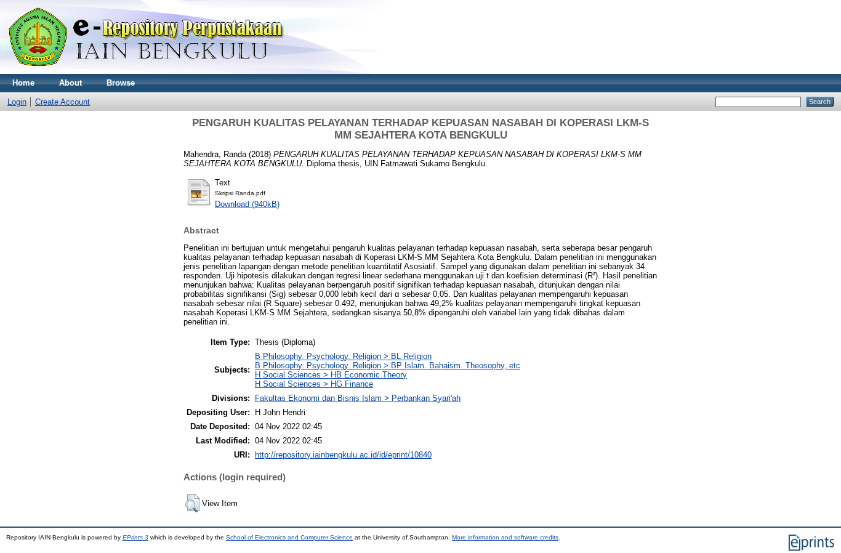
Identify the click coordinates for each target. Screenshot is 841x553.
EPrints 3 (135, 537)
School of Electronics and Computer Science (289, 537)
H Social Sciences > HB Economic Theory (331, 374)
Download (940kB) (247, 204)
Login (16, 102)
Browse (121, 82)
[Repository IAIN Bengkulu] (160, 71)
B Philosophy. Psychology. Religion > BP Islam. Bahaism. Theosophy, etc (387, 365)
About (70, 82)
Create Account (62, 102)
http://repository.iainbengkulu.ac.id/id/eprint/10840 (343, 454)
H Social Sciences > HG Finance (314, 384)
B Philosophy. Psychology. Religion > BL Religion (343, 356)
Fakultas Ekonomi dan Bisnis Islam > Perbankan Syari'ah (358, 398)
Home (23, 82)
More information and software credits (505, 537)
